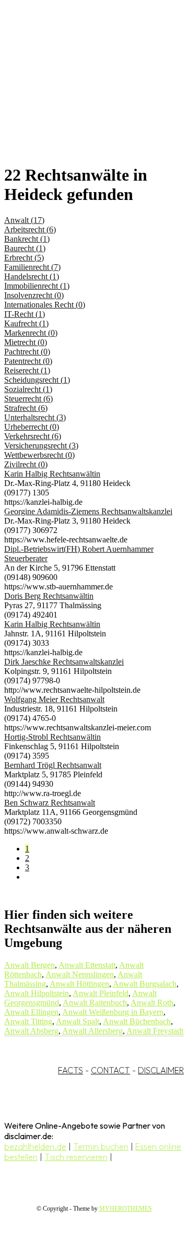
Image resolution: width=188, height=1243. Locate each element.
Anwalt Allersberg (92, 1030)
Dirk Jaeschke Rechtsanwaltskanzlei (64, 661)
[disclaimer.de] (83, 94)
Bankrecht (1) (27, 238)
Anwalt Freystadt (154, 1030)
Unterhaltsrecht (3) (35, 417)
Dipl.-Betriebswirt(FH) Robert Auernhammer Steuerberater (79, 553)
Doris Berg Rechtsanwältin (48, 595)
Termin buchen (100, 1146)
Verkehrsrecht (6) (32, 436)
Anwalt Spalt (77, 1021)
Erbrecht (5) (24, 257)
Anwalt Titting (28, 1021)
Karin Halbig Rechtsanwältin (52, 473)
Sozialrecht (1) (28, 389)
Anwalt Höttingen (79, 983)
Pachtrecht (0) (27, 351)
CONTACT (110, 1070)
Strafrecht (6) (26, 408)
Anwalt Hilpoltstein (36, 993)
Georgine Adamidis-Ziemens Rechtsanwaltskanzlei (88, 511)
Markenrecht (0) (30, 332)
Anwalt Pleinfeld (100, 993)
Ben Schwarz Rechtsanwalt (49, 802)
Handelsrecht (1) (31, 276)
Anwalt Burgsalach (145, 983)
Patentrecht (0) (28, 361)
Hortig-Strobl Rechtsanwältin (52, 736)
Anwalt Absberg (31, 1030)
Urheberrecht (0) (31, 426)
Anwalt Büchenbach (137, 1021)
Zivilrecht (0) (26, 464)
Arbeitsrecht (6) (30, 229)
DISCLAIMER (161, 1070)
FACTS (70, 1070)
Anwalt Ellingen (31, 1012)
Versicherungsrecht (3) (41, 445)
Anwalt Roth (152, 1002)
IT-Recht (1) (24, 314)
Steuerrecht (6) (28, 398)
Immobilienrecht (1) (36, 285)
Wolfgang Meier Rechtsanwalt (54, 699)
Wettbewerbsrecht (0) (39, 455)
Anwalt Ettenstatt (86, 965)
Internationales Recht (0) (44, 304)
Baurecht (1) (24, 248)
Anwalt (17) (24, 220)
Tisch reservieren (76, 1157)
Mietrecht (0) (25, 342)
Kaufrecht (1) (26, 323)
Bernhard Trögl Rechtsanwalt (52, 765)
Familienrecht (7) (32, 267)
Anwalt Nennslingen (79, 974)
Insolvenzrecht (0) (34, 295)
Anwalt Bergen (29, 965)
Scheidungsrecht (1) (37, 379)
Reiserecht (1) (27, 370)
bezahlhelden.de (35, 1146)
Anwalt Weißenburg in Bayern (112, 1012)
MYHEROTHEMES (125, 1208)
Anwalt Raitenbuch (95, 1002)
